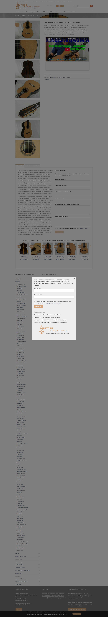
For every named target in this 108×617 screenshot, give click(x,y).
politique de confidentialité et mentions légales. (48, 303)
